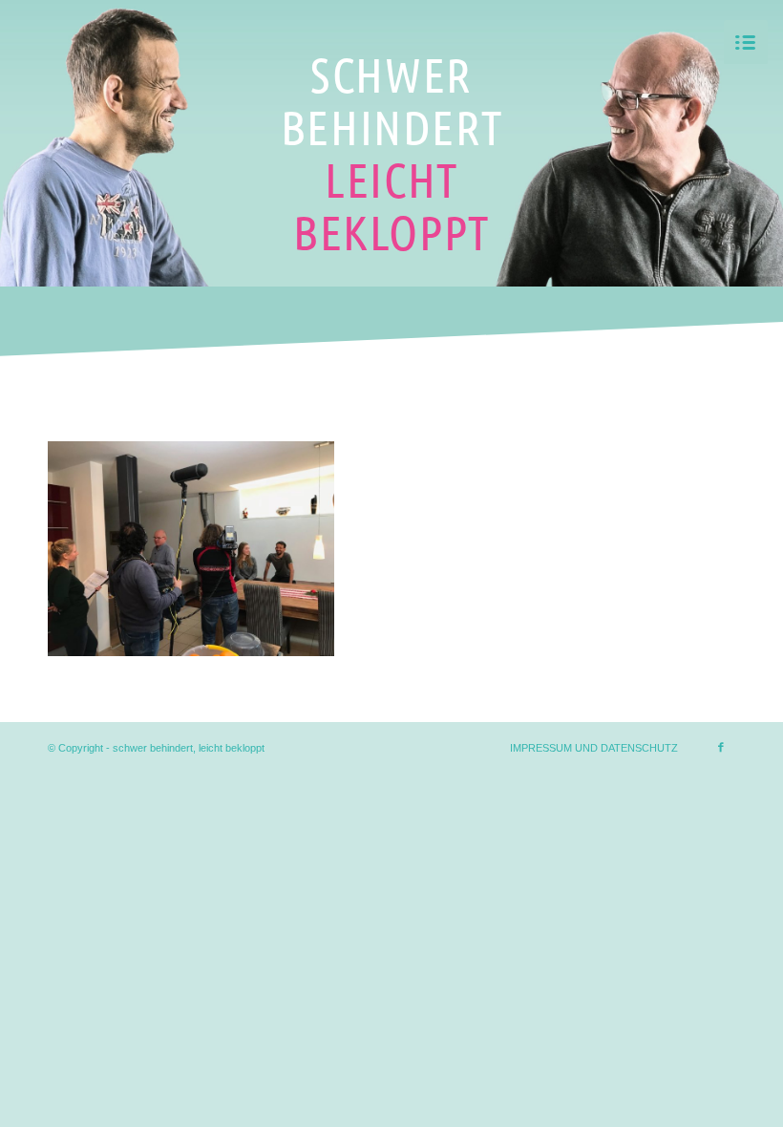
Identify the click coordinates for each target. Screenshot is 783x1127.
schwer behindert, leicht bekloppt (189, 748)
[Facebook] (721, 747)
